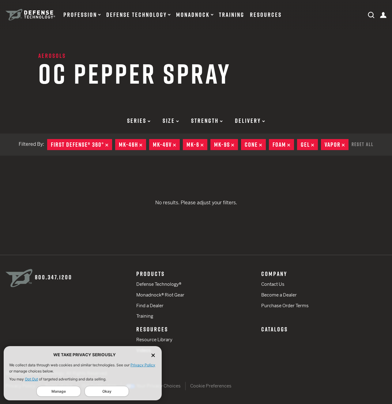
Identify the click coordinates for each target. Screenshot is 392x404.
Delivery (248, 120)
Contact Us (273, 284)
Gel (309, 144)
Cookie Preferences (211, 386)
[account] (383, 14)
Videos (143, 350)
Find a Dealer (150, 305)
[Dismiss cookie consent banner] (153, 355)
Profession (80, 15)
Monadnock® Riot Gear (160, 295)
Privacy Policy (142, 365)
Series (136, 120)
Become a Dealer (279, 295)
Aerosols (52, 55)
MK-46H (132, 144)
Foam (283, 144)
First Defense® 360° (81, 144)
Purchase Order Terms (285, 305)
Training (231, 15)
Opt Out (31, 379)
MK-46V (166, 144)
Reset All (363, 144)
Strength (205, 120)
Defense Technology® (158, 284)
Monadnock (193, 15)
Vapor (337, 144)
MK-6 (197, 144)
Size (169, 120)
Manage (58, 391)
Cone (255, 144)
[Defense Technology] (30, 15)
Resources (266, 15)
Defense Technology (136, 15)
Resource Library (154, 339)
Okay (106, 391)
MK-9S (226, 144)
